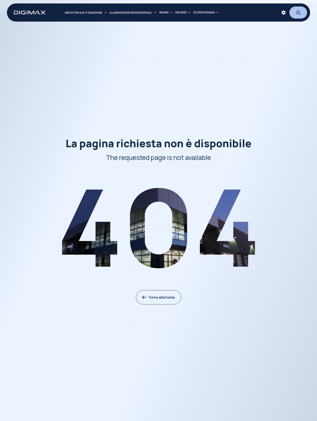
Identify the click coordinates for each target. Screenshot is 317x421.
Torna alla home (161, 297)
